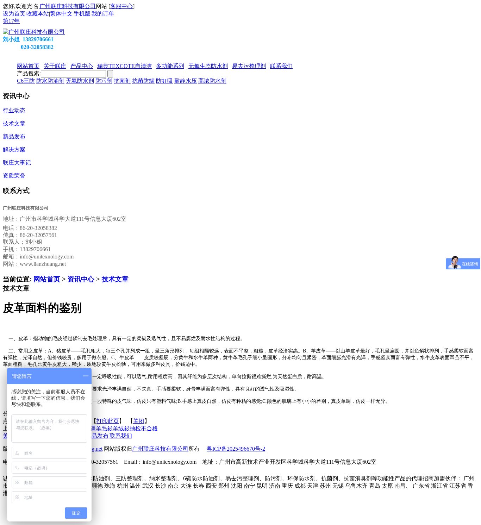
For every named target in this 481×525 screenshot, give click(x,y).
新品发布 (97, 436)
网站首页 (46, 279)
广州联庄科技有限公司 (67, 6)
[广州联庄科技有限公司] (34, 32)
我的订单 (103, 14)
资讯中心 (81, 279)
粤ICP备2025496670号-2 (236, 449)
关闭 (138, 421)
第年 (11, 21)
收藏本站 (37, 14)
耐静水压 (185, 81)
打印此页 (107, 421)
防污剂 (103, 81)
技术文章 (115, 279)
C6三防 (26, 81)
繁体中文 (61, 14)
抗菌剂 (122, 81)
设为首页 (14, 14)
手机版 (82, 14)
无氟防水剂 (80, 81)
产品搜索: (29, 73)
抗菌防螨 (143, 81)
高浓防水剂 (212, 81)
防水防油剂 (50, 81)
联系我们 (121, 436)
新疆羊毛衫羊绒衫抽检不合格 (121, 428)
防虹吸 (164, 81)
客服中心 (121, 6)
